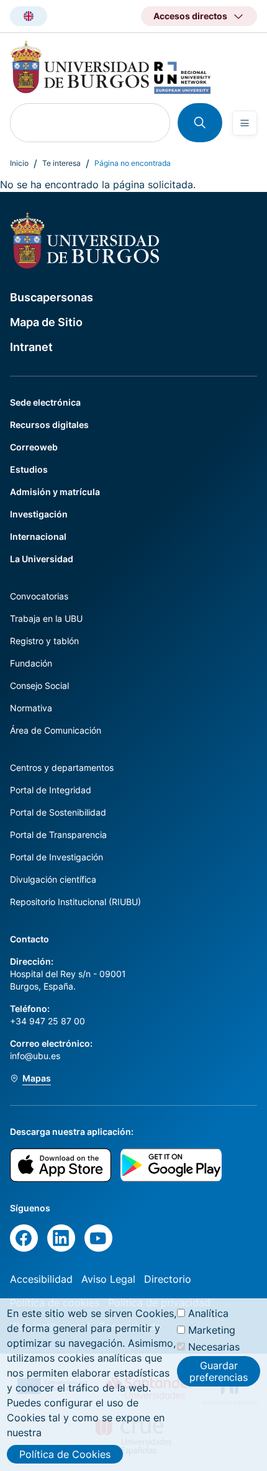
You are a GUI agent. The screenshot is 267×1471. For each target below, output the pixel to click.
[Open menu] (244, 123)
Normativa (31, 708)
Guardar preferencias (218, 1371)
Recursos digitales (49, 424)
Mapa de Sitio (46, 322)
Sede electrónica (45, 402)
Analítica (208, 1313)
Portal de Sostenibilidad (58, 812)
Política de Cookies (65, 1454)
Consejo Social (39, 685)
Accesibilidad (41, 1279)
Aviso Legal (108, 1279)
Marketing (211, 1330)
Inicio (19, 163)
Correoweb (34, 447)
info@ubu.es (35, 1055)
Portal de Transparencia (58, 834)
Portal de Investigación (56, 857)
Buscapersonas (51, 297)
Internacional (38, 536)
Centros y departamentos (62, 767)
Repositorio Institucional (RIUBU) (75, 901)
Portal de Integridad (50, 790)
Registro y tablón (44, 640)
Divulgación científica (53, 879)
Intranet (31, 346)
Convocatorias (39, 596)
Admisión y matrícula (55, 491)
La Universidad (41, 558)
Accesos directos (190, 16)
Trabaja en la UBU (46, 618)
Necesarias (214, 1347)
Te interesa (61, 163)
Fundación (31, 663)
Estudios (29, 469)
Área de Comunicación (55, 730)
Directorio (167, 1279)
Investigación (39, 514)
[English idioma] (28, 16)
